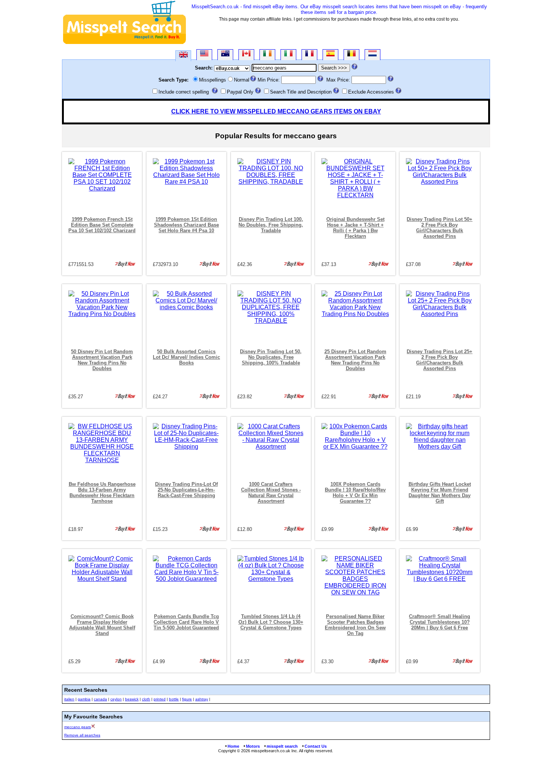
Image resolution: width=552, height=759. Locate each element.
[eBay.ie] (267, 54)
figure (187, 699)
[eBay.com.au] (225, 54)
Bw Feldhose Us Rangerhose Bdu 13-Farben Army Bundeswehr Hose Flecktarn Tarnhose (102, 492)
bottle (174, 699)
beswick (132, 699)
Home (233, 746)
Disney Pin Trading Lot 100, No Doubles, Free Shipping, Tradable (270, 224)
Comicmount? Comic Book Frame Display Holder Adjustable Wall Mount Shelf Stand (102, 625)
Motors (253, 746)
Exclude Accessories (371, 92)
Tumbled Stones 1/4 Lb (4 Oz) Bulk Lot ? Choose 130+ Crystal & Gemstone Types (270, 622)
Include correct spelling (183, 92)
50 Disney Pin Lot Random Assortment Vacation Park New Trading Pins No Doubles (102, 360)
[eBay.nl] (372, 54)
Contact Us (316, 746)
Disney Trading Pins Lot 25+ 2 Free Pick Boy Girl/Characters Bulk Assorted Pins (439, 360)
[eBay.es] (330, 54)
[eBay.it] (288, 54)
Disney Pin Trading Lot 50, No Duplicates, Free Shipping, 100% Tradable (271, 357)
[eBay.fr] (309, 54)
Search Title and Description (301, 92)
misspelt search (282, 746)
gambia (84, 699)
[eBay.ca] (246, 54)
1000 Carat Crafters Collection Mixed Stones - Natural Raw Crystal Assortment (271, 492)
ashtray (201, 699)
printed (160, 699)
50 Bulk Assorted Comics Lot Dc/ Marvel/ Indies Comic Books (186, 357)
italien (69, 699)
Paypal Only (240, 92)
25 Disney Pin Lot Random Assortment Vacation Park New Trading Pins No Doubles (355, 360)
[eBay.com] (204, 54)
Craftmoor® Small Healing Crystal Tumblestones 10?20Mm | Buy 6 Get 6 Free (439, 622)
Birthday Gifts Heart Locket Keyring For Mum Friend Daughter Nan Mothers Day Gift (440, 492)
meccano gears (77, 727)
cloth (146, 699)
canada (100, 699)
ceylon (116, 699)
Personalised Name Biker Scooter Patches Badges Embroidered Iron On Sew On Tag (355, 625)
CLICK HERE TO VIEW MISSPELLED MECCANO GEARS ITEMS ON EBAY (276, 111)
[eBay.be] (351, 54)
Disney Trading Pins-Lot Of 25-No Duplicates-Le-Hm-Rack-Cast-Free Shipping (186, 489)
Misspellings (212, 80)
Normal (241, 80)
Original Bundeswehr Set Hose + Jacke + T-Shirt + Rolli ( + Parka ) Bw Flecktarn (355, 227)
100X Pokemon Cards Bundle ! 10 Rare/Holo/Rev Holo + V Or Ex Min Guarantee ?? (355, 492)
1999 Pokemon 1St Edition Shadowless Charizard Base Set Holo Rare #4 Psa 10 (186, 224)
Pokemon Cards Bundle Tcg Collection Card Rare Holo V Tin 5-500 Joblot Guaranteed (186, 622)
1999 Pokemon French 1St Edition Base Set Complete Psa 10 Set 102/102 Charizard (102, 224)
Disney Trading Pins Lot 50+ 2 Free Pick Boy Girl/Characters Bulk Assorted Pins (439, 227)
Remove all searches (82, 735)
